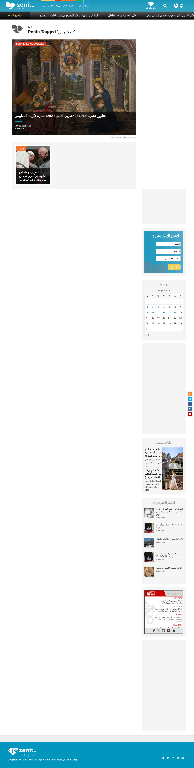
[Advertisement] (164, 206)
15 (175, 312)
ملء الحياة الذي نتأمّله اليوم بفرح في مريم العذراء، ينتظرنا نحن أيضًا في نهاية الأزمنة (152, 456)
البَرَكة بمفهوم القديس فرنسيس (169, 568)
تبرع (86, 6)
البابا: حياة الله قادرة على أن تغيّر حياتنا (169, 526)
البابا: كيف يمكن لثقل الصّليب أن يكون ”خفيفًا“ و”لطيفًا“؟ (169, 554)
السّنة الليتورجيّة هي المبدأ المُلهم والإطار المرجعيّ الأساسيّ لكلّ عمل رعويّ (152, 477)
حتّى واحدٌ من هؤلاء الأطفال (104, 15)
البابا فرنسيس (47, 6)
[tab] (154, 593)
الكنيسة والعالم (69, 6)
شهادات (21, 148)
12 (158, 312)
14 (169, 312)
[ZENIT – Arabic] (23, 6)
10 (147, 312)
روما (58, 6)
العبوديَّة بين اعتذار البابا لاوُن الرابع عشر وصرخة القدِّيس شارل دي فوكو (169, 512)
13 (164, 312)
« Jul (146, 335)
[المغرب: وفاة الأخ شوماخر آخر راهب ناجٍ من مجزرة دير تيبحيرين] (33, 164)
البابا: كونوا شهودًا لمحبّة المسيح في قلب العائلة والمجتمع (50, 15)
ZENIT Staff (20, 129)
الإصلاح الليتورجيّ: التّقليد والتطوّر (169, 539)
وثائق (80, 6)
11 (153, 312)
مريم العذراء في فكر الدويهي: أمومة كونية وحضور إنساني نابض (160, 15)
